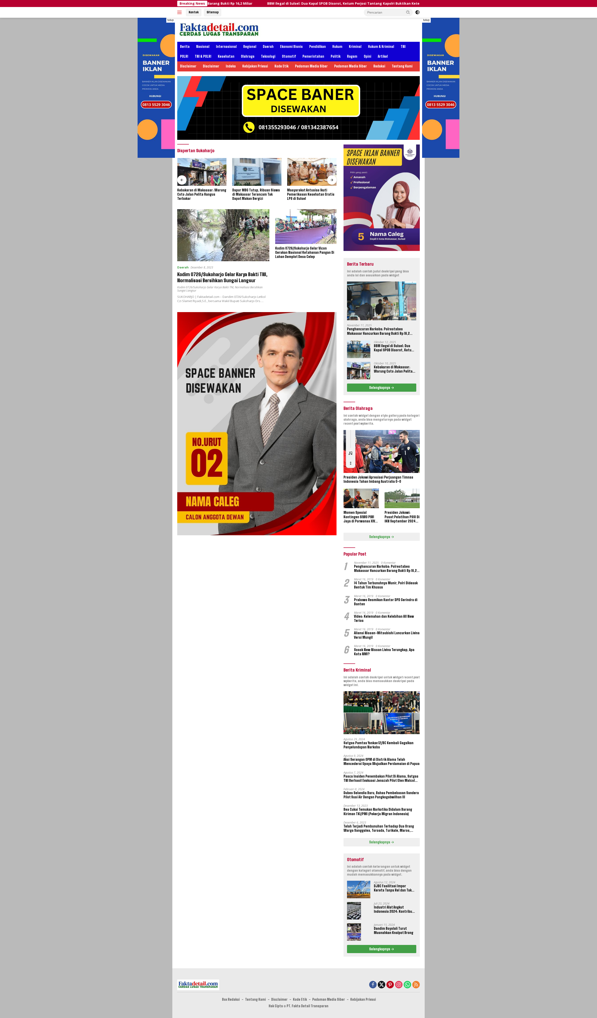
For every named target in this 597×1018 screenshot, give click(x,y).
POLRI (184, 56)
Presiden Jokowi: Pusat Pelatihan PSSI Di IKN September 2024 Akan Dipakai (402, 517)
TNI (403, 47)
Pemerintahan (313, 56)
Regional (249, 47)
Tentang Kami (402, 66)
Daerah (268, 47)
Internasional (226, 47)
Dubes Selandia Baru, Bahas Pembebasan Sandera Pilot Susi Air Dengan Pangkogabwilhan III (381, 795)
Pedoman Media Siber (311, 66)
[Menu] (180, 12)
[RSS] (416, 985)
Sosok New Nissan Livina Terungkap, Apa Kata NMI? (384, 652)
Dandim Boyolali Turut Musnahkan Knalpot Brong (393, 930)
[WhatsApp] (407, 985)
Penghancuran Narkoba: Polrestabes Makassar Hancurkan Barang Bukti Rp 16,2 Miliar (378, 331)
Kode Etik (281, 66)
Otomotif (289, 56)
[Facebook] (373, 985)
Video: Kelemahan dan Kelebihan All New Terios (384, 618)
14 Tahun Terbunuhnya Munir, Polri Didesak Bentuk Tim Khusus (386, 585)
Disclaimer (188, 66)
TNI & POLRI (203, 56)
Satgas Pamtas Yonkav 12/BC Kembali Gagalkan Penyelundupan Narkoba (378, 745)
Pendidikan (317, 47)
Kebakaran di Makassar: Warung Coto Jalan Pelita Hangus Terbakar (201, 194)
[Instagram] (399, 985)
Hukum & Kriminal (381, 47)
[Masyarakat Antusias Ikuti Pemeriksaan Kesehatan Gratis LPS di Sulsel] (312, 172)
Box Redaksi (231, 999)
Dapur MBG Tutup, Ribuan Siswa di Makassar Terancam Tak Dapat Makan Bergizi (256, 194)
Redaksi (379, 66)
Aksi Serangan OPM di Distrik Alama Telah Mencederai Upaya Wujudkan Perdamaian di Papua (382, 761)
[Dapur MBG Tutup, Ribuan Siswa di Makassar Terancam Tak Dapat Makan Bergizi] (257, 172)
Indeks (231, 66)
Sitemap (213, 12)
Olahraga (247, 56)
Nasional (202, 47)
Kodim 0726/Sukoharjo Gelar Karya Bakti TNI (205, 287)
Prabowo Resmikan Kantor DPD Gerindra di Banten (385, 602)
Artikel (383, 56)
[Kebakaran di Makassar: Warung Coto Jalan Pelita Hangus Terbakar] (202, 172)
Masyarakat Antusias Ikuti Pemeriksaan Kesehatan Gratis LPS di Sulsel (310, 194)
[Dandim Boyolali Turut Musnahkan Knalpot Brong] (354, 932)
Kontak (194, 12)
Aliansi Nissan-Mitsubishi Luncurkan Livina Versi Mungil (387, 635)
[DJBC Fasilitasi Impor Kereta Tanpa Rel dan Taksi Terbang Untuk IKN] (358, 889)
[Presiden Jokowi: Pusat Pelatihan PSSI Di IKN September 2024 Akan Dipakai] (402, 498)
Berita (185, 47)
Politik (335, 56)
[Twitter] (381, 985)
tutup (170, 20)
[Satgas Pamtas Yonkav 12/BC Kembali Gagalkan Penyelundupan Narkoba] (382, 712)
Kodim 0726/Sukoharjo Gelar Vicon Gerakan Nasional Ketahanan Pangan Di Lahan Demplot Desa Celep (304, 252)
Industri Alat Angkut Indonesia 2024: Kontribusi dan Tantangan (394, 909)
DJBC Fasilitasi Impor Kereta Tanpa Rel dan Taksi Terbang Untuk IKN (394, 888)
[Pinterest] (390, 985)
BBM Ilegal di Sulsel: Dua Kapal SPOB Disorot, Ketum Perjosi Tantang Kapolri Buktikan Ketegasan (288, 3)
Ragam (352, 56)
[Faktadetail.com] (219, 29)
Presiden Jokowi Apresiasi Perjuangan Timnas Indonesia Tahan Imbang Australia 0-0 (378, 479)
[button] (408, 12)
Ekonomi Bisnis (291, 47)
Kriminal (355, 47)
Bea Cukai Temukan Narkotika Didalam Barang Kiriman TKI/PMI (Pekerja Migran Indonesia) (378, 811)
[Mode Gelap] (417, 12)
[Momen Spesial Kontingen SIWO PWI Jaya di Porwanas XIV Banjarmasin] (361, 498)
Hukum (337, 47)
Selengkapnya (380, 388)
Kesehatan (226, 56)
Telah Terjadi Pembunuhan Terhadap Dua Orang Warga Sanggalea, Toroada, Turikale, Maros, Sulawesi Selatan (379, 828)
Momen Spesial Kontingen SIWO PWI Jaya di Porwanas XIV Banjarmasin (359, 517)
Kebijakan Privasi (255, 66)
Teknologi (268, 56)
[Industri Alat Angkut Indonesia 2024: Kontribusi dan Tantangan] (354, 910)
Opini (367, 56)
